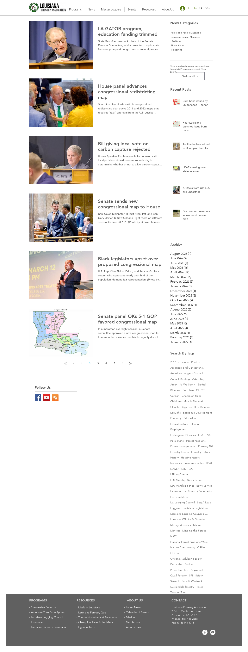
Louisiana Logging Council (47, 617)
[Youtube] (212, 632)
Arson (173, 384)
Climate (175, 407)
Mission (130, 617)
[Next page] (122, 363)
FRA (200, 435)
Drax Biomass (202, 407)
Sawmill (174, 581)
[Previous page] (73, 363)
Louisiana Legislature (195, 508)
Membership (133, 622)
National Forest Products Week (189, 542)
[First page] (65, 363)
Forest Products (196, 440)
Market (197, 525)
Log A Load (204, 502)
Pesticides (176, 564)
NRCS (173, 536)
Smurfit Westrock (192, 581)
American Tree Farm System (48, 612)
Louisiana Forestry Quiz (92, 612)
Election (195, 424)
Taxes (199, 586)
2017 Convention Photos (185, 362)
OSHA (201, 547)
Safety (199, 575)
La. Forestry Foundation (198, 491)
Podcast (190, 564)
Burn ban (188, 390)
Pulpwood (196, 570)
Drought (175, 412)
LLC (191, 469)
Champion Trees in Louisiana (95, 622)
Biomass (175, 390)
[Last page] (130, 363)
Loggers (175, 508)
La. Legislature (179, 497)
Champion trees (191, 395)
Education (190, 418)
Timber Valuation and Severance (97, 617)
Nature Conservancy (182, 547)
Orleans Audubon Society (186, 558)
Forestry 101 (205, 446)
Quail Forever (178, 575)
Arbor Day (198, 379)
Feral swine (177, 440)
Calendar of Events (137, 612)
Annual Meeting (180, 379)
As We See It (187, 384)
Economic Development (197, 412)
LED (183, 469)
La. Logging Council (182, 502)
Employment (178, 429)
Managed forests (180, 525)
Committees (133, 627)
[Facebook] (205, 632)
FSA (208, 435)
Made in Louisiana (89, 607)
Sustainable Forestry (43, 607)
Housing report (190, 457)
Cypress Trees (86, 627)
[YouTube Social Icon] (46, 397)
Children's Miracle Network (186, 401)
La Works (175, 491)
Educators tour (179, 424)
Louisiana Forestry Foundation (49, 627)
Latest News (133, 607)
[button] (75, 9)
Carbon (174, 395)
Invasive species (194, 463)
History (174, 457)
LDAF (209, 463)
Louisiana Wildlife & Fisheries (187, 519)
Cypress (187, 407)
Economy (175, 418)
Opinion (175, 553)
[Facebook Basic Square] (38, 397)
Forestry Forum (179, 452)
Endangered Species (183, 435)
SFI (191, 575)
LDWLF (174, 469)
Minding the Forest (194, 530)
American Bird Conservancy (187, 367)
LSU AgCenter (179, 474)
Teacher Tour (178, 592)
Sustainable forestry (182, 586)
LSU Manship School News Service (191, 485)
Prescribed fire (179, 570)
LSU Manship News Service (186, 480)
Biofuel (202, 384)
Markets (175, 530)
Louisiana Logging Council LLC (189, 513)
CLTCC (200, 390)
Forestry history (200, 452)
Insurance (176, 463)
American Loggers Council (186, 373)
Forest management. (183, 446)
